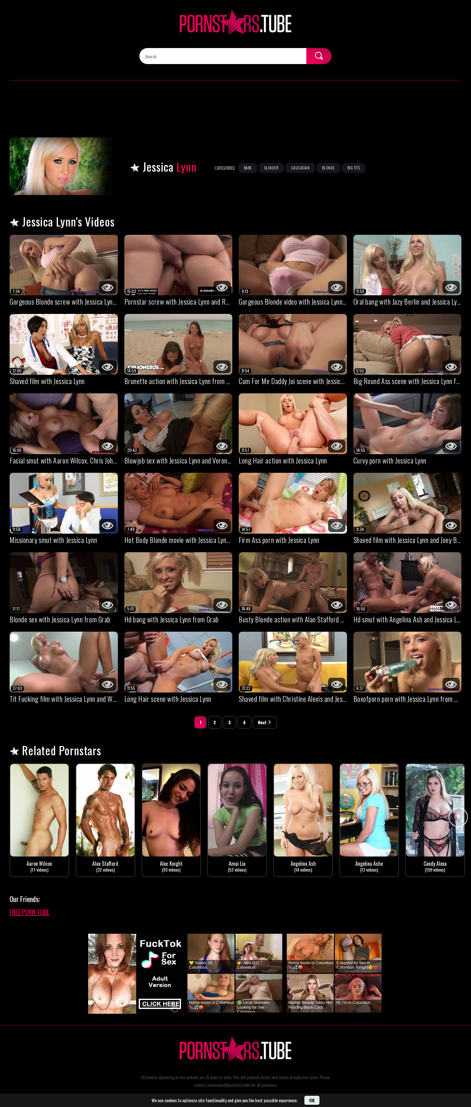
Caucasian (300, 167)
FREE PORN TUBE (29, 912)
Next (262, 722)
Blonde (328, 167)
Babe (248, 167)
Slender (271, 167)
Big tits (353, 167)
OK (312, 1100)
